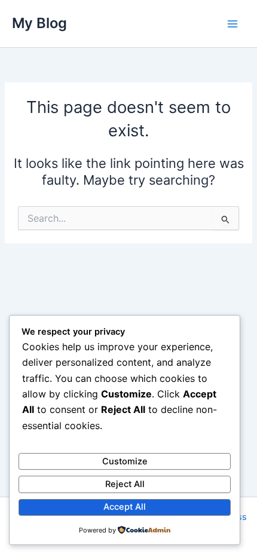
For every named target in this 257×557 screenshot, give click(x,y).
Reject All (125, 484)
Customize (125, 461)
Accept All (124, 506)
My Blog (39, 23)
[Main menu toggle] (232, 23)
